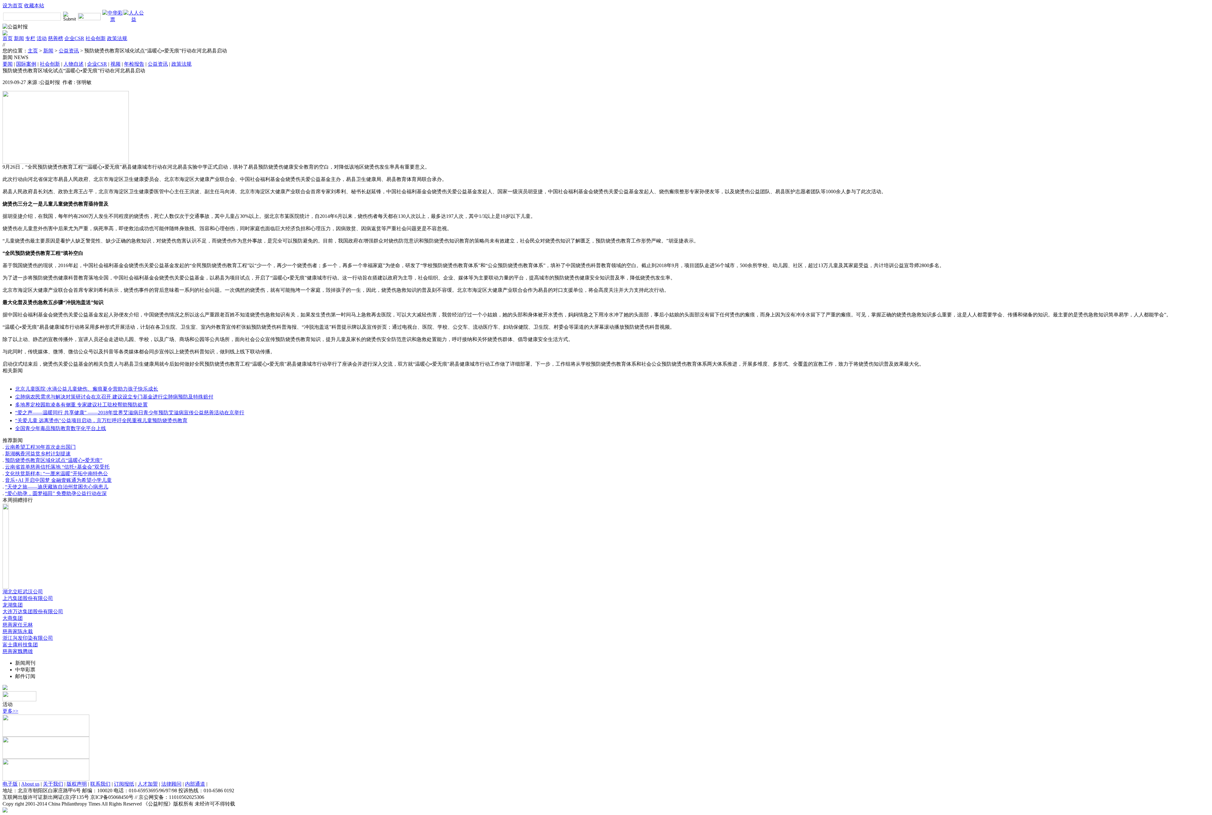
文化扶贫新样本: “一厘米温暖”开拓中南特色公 (56, 473)
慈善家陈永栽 (18, 631)
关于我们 (53, 784)
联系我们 (100, 784)
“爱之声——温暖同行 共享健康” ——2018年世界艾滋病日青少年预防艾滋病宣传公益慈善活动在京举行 (129, 412)
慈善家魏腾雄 (18, 651)
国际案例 (26, 64)
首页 (8, 38)
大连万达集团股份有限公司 (33, 611)
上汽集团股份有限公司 (28, 598)
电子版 (10, 784)
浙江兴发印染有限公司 (28, 638)
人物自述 (73, 64)
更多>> (10, 711)
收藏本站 (34, 5)
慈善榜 (55, 38)
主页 (33, 50)
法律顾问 (171, 784)
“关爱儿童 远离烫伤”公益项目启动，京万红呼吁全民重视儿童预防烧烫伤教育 (101, 420)
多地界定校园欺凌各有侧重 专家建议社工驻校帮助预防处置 (81, 404)
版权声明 (77, 784)
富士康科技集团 (20, 644)
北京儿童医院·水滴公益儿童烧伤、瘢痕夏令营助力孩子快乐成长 (86, 389)
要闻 (8, 64)
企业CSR (74, 38)
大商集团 (13, 618)
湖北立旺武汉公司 (23, 591)
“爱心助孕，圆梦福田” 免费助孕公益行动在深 (56, 493)
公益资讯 (69, 50)
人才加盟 (148, 784)
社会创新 (96, 38)
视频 (115, 64)
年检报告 (134, 64)
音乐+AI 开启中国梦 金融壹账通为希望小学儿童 (58, 480)
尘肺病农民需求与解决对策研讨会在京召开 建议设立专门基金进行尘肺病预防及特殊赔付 (114, 396)
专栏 (30, 38)
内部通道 (195, 784)
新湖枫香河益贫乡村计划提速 (38, 453)
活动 (42, 38)
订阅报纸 (124, 784)
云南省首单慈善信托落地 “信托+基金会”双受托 (57, 467)
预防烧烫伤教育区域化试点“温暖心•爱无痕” (53, 460)
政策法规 (117, 38)
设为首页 (13, 5)
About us (30, 784)
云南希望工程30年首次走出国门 (40, 447)
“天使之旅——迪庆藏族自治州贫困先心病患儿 (56, 486)
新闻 (19, 38)
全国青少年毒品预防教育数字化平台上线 (60, 428)
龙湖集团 (13, 605)
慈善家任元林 (18, 624)
